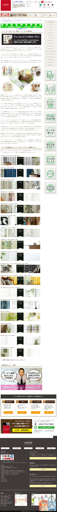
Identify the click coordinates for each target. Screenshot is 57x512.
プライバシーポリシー (43, 458)
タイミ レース (50, 32)
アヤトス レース (50, 40)
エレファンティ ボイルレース (50, 51)
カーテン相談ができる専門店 (18, 1)
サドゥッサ (50, 35)
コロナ (50, 24)
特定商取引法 (43, 469)
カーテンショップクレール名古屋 (6, 495)
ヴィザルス (50, 43)
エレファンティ (50, 48)
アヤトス (50, 37)
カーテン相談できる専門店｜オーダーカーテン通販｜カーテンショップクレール (16, 20)
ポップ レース (50, 59)
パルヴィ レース (50, 62)
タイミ (50, 29)
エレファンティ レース (50, 54)
